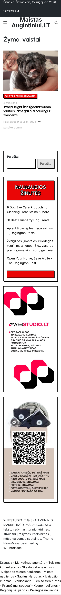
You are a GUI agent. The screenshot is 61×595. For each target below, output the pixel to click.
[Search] (56, 22)
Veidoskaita (23, 581)
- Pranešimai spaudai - (17, 585)
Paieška (12, 156)
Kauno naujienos (46, 585)
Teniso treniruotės (47, 581)
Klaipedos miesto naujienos (21, 572)
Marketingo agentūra (30, 562)
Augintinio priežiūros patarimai (20, 96)
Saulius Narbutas (29, 576)
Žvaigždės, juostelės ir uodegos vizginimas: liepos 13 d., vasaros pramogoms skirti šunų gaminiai (30, 245)
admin (18, 127)
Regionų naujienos (13, 590)
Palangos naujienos (44, 590)
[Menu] (5, 22)
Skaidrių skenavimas (37, 567)
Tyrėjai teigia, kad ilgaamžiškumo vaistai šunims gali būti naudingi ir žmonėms (27, 111)
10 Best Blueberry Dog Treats (28, 220)
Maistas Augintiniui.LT (31, 22)
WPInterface (12, 548)
